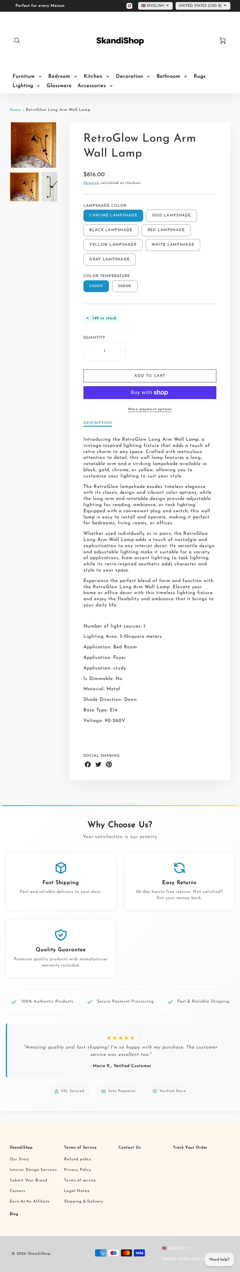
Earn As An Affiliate (30, 1201)
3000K (96, 286)
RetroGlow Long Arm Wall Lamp (58, 110)
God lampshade (171, 215)
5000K (124, 286)
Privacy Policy (77, 1170)
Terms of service (80, 1180)
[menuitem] (28, 76)
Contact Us (130, 1147)
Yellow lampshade (112, 245)
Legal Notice (77, 1191)
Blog (14, 1214)
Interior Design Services (33, 1170)
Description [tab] (97, 423)
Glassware (59, 85)
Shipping (91, 183)
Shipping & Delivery (83, 1201)
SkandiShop (21, 1147)
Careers (17, 1191)
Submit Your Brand (28, 1180)
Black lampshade (110, 230)
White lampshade (173, 245)
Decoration (129, 76)
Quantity (94, 338)
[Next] (61, 145)
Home (15, 110)
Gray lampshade (109, 259)
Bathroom (169, 76)
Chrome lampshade (113, 215)
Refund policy (77, 1159)
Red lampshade (166, 230)
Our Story (19, 1159)
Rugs (200, 76)
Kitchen (93, 76)
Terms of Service (80, 1147)
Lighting (23, 85)
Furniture (24, 76)
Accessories (92, 85)
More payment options (150, 409)
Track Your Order (190, 1147)
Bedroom (59, 76)
